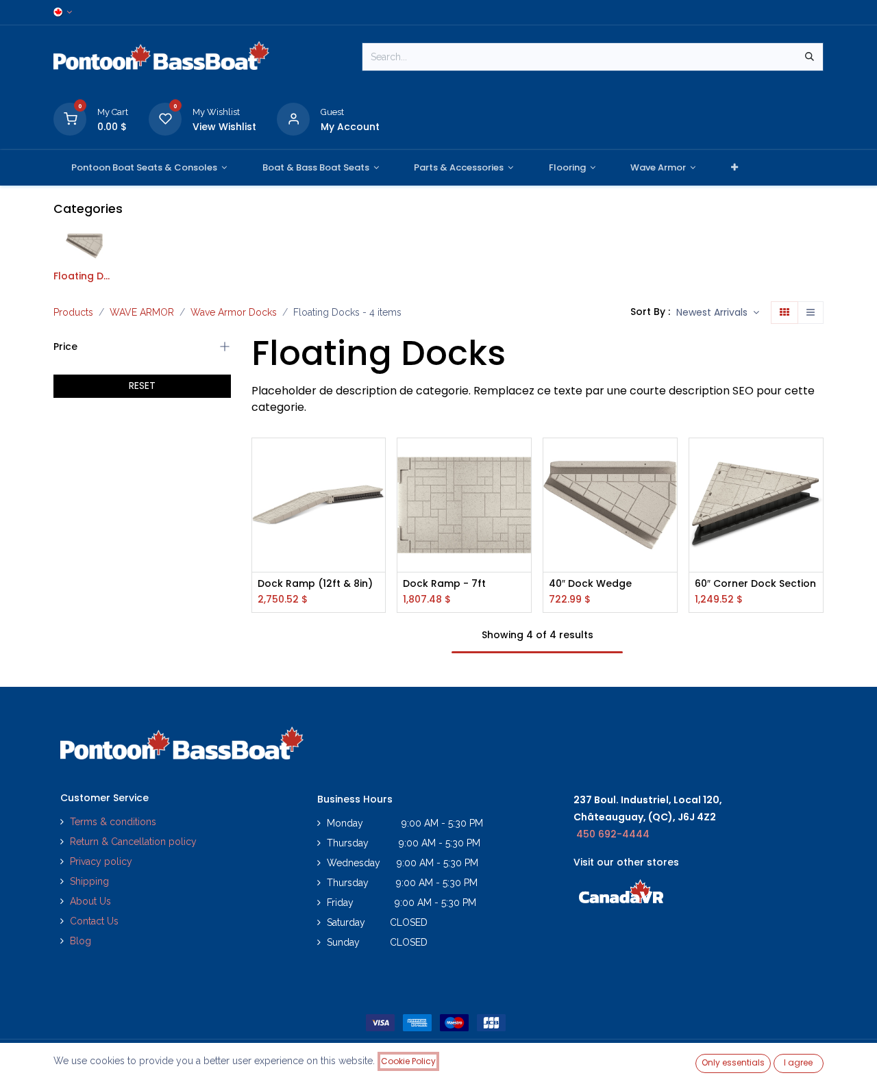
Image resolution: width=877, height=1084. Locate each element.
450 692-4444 (613, 834)
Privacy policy (102, 861)
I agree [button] (798, 1062)
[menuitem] (149, 168)
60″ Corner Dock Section (755, 584)
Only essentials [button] (733, 1062)
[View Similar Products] (376, 522)
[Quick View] (376, 460)
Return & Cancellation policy (133, 841)
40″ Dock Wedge (590, 584)
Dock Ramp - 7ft (444, 584)
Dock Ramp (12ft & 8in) (315, 584)
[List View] (811, 313)
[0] (69, 118)
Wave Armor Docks (233, 312)
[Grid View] (784, 313)
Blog (80, 940)
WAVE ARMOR (142, 312)
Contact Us (94, 921)
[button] (718, 313)
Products (73, 312)
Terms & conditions (113, 821)
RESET (142, 385)
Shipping (89, 881)
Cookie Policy (408, 1061)
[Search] (809, 57)
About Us (90, 901)
